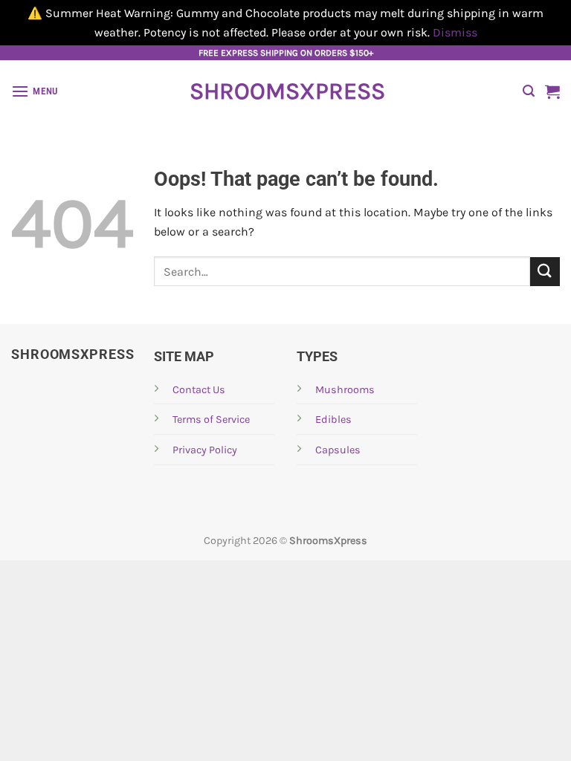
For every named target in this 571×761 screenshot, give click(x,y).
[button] (34, 91)
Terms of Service (211, 419)
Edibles (333, 419)
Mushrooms (345, 389)
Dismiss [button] (455, 32)
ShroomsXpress (285, 91)
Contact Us (198, 389)
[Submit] (545, 271)
